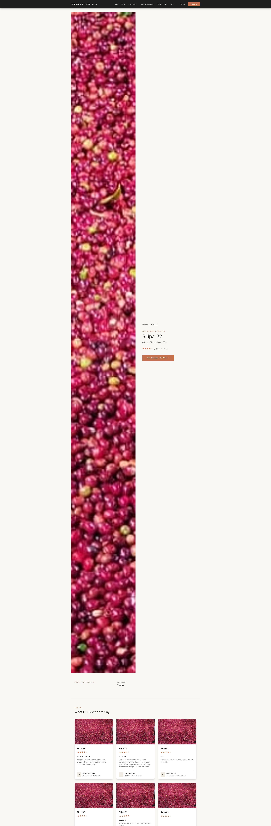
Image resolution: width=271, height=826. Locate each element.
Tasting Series (162, 4)
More (172, 4)
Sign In (182, 4)
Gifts (123, 4)
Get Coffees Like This (157, 358)
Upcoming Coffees (147, 4)
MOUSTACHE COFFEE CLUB (84, 4)
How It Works (132, 4)
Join (116, 4)
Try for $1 (194, 4)
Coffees (145, 324)
